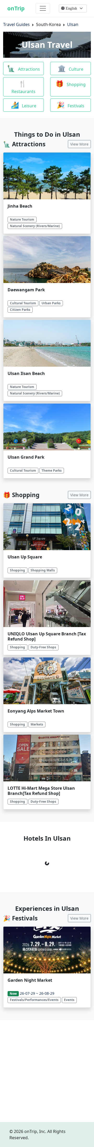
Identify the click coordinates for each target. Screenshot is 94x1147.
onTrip (16, 8)
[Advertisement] (47, 1071)
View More (79, 144)
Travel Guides (16, 24)
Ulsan (72, 24)
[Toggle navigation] (43, 8)
